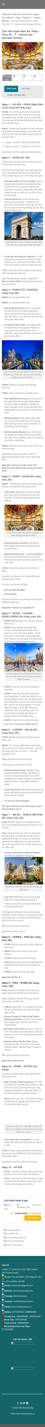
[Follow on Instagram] (21, 1403)
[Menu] (3, 4)
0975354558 (18, 1312)
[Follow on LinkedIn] (27, 1403)
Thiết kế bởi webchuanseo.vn (22, 1414)
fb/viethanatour (20, 1296)
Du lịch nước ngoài (30, 14)
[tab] (11, 88)
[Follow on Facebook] (18, 1403)
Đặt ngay (33, 1218)
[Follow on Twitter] (24, 1403)
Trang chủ (6, 14)
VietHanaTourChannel (23, 1301)
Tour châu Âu (8, 18)
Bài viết (16, 14)
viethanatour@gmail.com (22, 1285)
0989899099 (30, 1312)
